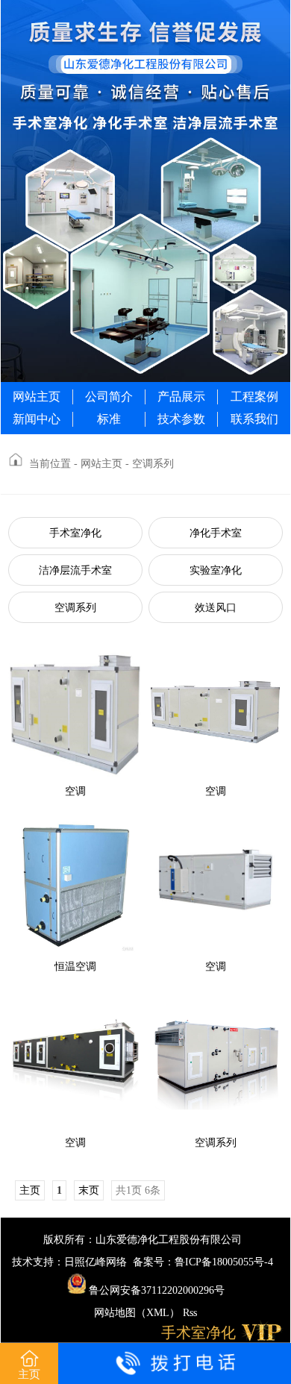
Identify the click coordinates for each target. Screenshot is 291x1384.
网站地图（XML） (137, 1312)
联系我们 (254, 419)
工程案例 (254, 396)
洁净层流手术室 (75, 570)
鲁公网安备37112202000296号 (155, 1290)
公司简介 (109, 396)
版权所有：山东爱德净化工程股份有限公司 (142, 1239)
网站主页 (36, 396)
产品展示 (181, 396)
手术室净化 (75, 533)
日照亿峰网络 (95, 1262)
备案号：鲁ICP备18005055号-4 (203, 1262)
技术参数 (181, 419)
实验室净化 (216, 570)
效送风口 (216, 607)
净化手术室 (216, 533)
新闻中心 (36, 419)
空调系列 (75, 607)
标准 (109, 419)
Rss (190, 1312)
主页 (29, 1374)
